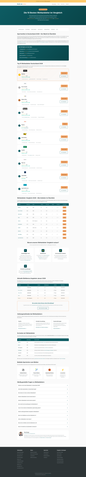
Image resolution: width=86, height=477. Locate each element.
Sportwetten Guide (22, 336)
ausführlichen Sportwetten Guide (40, 358)
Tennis (51, 18)
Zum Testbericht (63, 76)
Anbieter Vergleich (33, 29)
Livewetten (56, 18)
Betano (28, 57)
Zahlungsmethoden (46, 29)
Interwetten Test (20, 462)
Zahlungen (19, 350)
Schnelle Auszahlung (40, 321)
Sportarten (62, 4)
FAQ (57, 29)
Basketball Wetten (47, 455)
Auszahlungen (33, 201)
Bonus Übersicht (40, 29)
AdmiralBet (20, 234)
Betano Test (19, 459)
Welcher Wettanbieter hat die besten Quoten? (27, 400)
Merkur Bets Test (19, 455)
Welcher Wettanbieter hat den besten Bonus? (27, 396)
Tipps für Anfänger (62, 358)
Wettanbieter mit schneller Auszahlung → (42, 327)
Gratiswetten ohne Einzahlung (36, 305)
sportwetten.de (20, 237)
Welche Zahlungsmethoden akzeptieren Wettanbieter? (28, 411)
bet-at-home (26, 51)
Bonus (59, 4)
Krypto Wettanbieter (60, 462)
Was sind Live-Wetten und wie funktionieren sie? (27, 422)
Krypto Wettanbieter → (56, 328)
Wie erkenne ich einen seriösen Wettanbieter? (27, 392)
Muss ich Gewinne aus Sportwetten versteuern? (27, 426)
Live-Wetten (46, 347)
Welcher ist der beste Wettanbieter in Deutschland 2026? (29, 385)
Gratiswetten (41, 257)
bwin (26, 55)
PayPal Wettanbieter (27, 272)
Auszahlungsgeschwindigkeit (27, 270)
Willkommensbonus (31, 18)
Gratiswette (26, 127)
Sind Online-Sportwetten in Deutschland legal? (27, 389)
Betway (26, 49)
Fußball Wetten (46, 452)
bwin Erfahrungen (20, 457)
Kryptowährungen (57, 321)
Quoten (41, 65)
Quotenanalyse (49, 437)
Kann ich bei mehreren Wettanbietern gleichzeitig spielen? (29, 407)
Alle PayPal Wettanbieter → (22, 328)
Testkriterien (53, 29)
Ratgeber (67, 4)
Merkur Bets (20, 214)
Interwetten (20, 224)
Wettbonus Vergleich (33, 452)
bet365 (25, 53)
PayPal (19, 321)
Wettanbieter (54, 4)
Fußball (47, 18)
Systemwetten (59, 455)
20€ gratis (64, 123)
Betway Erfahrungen (20, 452)
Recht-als (21, 4)
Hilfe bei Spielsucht (47, 1)
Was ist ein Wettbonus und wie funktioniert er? (27, 415)
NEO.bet (19, 231)
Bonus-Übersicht (46, 255)
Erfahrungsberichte (27, 260)
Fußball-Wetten (42, 437)
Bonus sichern (64, 73)
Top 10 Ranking (27, 29)
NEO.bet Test (19, 464)
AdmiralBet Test (19, 466)
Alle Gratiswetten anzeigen (43, 308)
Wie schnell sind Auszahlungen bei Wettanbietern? (28, 404)
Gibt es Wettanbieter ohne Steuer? (24, 419)
